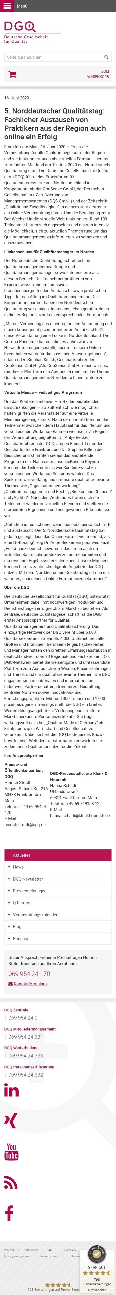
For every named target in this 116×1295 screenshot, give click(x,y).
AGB (50, 1250)
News (18, 867)
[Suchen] (105, 57)
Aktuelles (22, 855)
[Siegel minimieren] (111, 1253)
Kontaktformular (29, 983)
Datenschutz (31, 1250)
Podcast (20, 938)
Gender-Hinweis (49, 1256)
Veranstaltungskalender (35, 914)
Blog (17, 926)
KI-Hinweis (74, 1256)
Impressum (70, 1250)
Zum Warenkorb (98, 74)
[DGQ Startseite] (32, 32)
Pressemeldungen (29, 890)
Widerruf (9, 1250)
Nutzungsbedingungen (17, 1256)
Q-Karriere (22, 902)
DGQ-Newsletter (28, 879)
